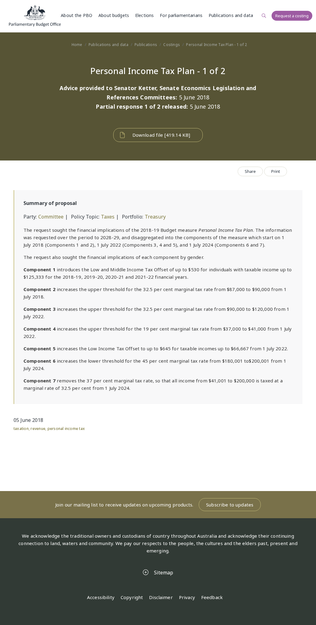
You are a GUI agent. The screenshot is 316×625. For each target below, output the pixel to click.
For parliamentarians (181, 15)
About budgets (113, 15)
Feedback (212, 597)
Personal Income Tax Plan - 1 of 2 (216, 44)
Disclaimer (161, 597)
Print (275, 171)
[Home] (35, 16)
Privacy (187, 597)
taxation (21, 428)
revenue (38, 428)
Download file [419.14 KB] (161, 135)
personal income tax (66, 428)
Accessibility (100, 597)
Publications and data (231, 15)
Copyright (132, 597)
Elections (144, 15)
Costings (171, 44)
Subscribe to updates (229, 505)
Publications (146, 44)
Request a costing (292, 16)
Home (77, 44)
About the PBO (76, 15)
